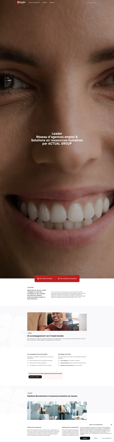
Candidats (45, 2)
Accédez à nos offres (34, 376)
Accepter (85, 438)
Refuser (96, 438)
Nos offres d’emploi (46, 278)
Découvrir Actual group (34, 2)
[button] (111, 424)
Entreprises (51, 2)
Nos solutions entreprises (68, 278)
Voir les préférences (106, 438)
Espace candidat (90, 3)
